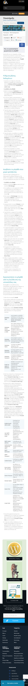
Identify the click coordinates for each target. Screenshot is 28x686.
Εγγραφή (21, 13)
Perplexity (19, 40)
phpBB (11, 35)
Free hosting (16, 640)
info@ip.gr (13, 670)
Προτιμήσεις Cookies (18, 655)
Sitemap (4, 637)
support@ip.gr (14, 673)
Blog (3, 658)
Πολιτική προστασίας (18, 653)
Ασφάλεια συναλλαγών (19, 658)
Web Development (14, 32)
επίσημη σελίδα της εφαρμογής (15, 84)
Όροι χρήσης (16, 651)
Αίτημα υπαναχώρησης (7, 655)
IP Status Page (5, 660)
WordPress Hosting (14, 558)
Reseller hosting (17, 635)
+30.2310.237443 (14, 676)
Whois (15, 642)
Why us (4, 633)
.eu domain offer (14, 600)
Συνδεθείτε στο (9, 182)
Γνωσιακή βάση (6, 651)
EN (22, 1)
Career (4, 635)
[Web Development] (22, 45)
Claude (20, 37)
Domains (16, 631)
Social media (5, 640)
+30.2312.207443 (14, 678)
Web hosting (16, 633)
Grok (13, 40)
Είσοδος (16, 13)
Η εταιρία (4, 631)
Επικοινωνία (5, 642)
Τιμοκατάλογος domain (19, 660)
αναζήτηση (20, 23)
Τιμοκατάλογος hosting (19, 662)
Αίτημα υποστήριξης (7, 662)
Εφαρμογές (5, 35)
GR (20, 1)
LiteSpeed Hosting (14, 579)
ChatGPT (14, 37)
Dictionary (5, 653)
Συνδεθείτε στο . (9, 89)
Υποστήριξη (6, 32)
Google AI (8, 40)
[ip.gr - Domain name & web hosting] (4, 2)
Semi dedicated (17, 637)
